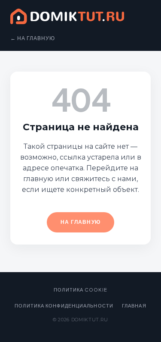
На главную (80, 222)
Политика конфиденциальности (64, 305)
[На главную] (67, 18)
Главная (134, 305)
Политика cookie (80, 289)
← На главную (32, 38)
